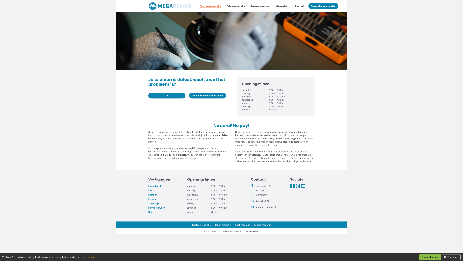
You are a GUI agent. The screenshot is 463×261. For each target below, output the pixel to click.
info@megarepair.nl (266, 207)
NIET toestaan (451, 257)
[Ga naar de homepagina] (170, 6)
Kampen (152, 194)
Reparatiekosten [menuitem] (259, 6)
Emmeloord (154, 186)
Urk (150, 212)
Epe (150, 190)
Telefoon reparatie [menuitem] (210, 6)
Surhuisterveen (156, 207)
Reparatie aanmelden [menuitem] (323, 6)
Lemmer (152, 199)
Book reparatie (242, 224)
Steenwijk (153, 203)
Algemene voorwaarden (232, 231)
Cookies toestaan (430, 257)
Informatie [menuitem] (281, 6)
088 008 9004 (262, 200)
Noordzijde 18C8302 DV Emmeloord (263, 190)
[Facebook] (292, 186)
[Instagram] (298, 186)
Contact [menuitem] (299, 6)
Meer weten (89, 257)
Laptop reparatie (262, 224)
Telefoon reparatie (201, 224)
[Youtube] (303, 186)
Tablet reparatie (223, 224)
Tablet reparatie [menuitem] (235, 6)
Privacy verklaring (253, 231)
